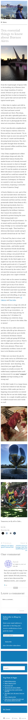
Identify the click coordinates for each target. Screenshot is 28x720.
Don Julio (12, 300)
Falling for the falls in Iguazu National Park (7, 545)
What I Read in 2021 (10, 697)
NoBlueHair (14, 8)
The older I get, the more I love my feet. (14, 694)
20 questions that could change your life (13, 690)
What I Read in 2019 (10, 683)
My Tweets (6, 709)
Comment (21, 610)
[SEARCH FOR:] (14, 668)
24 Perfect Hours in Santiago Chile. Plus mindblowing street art (21, 546)
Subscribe (8, 642)
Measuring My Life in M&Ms (12, 688)
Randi (15, 561)
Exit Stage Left (9, 685)
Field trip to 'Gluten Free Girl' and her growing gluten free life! (14, 699)
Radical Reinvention (10, 681)
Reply (15, 587)
